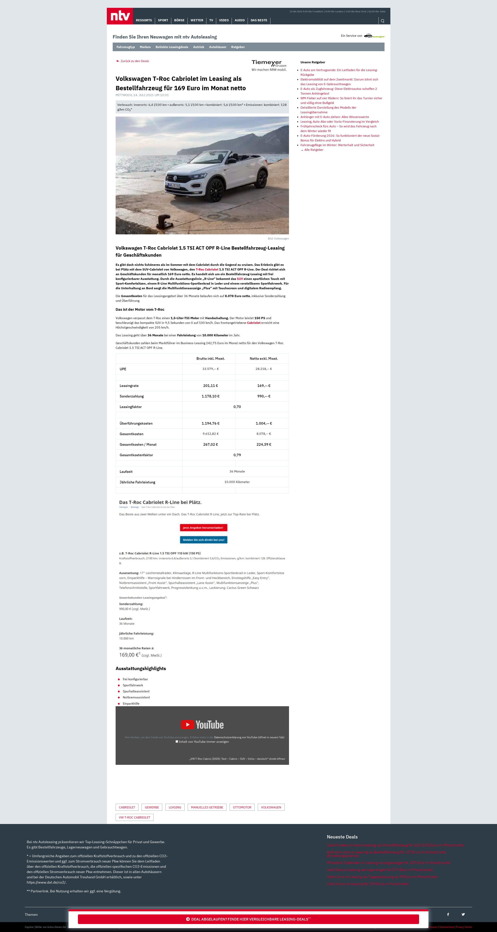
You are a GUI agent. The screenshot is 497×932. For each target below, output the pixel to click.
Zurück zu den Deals (134, 61)
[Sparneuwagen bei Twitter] (463, 914)
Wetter (197, 20)
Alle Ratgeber (313, 150)
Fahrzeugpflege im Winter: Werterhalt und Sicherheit (337, 145)
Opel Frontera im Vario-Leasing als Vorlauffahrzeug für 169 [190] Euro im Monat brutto (395, 845)
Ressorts (144, 20)
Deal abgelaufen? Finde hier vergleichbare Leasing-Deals (250, 919)
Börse (179, 20)
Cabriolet (127, 807)
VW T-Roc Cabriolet (134, 817)
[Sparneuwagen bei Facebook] (448, 914)
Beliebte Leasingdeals (172, 47)
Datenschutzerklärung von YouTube (249, 737)
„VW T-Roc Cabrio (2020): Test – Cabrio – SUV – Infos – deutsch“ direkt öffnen (237, 759)
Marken (145, 47)
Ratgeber (238, 47)
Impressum (431, 927)
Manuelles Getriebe (207, 807)
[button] (120, 16)
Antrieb (198, 47)
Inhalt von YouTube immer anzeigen (204, 742)
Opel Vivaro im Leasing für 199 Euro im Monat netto (368, 883)
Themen (31, 914)
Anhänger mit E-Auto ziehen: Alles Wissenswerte (335, 117)
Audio (240, 20)
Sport (163, 20)
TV (211, 20)
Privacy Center (464, 927)
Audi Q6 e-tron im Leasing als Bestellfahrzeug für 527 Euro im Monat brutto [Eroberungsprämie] (386, 854)
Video (224, 20)
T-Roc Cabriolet (207, 269)
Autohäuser (217, 47)
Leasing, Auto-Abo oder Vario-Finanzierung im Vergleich (340, 121)
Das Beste (259, 20)
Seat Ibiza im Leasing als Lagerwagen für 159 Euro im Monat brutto (380, 869)
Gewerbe (152, 807)
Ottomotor (242, 807)
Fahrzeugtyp (126, 47)
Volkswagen (271, 807)
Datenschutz (447, 927)
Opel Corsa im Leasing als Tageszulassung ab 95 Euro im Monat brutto (382, 876)
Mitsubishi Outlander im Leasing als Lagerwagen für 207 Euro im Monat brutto (388, 862)
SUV (240, 279)
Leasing (175, 807)
